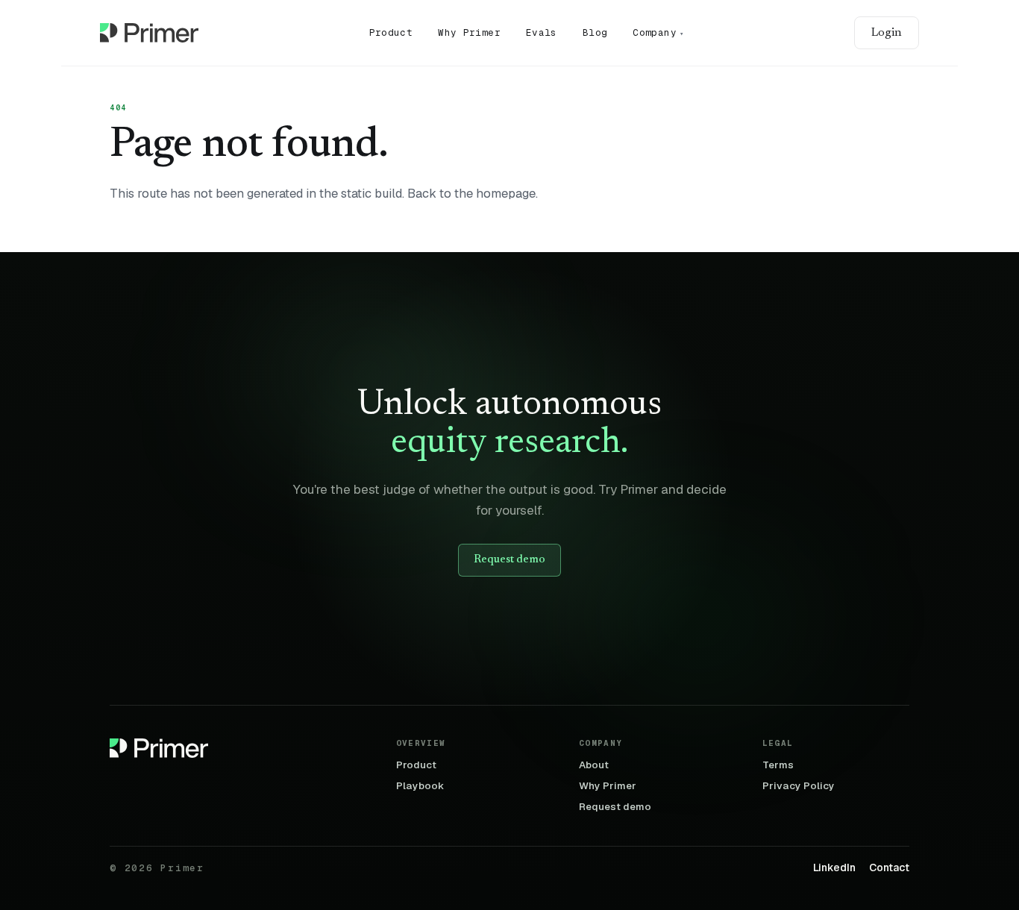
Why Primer (469, 32)
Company (658, 32)
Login (886, 33)
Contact (889, 868)
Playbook (420, 785)
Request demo (509, 559)
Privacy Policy (798, 785)
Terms (778, 765)
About (594, 765)
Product (391, 32)
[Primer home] (149, 33)
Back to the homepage (471, 193)
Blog (595, 32)
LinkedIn (834, 868)
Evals (541, 32)
